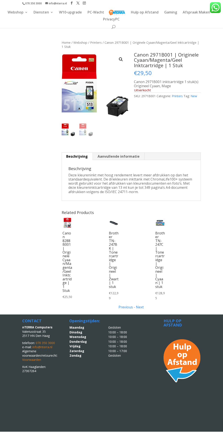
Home (66, 42)
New (194, 96)
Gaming (170, 13)
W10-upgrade (70, 13)
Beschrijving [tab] (77, 156)
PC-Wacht (96, 13)
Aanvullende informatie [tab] (119, 156)
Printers (96, 42)
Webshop (16, 13)
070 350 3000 (33, 3)
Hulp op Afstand (145, 13)
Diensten (41, 13)
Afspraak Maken (196, 13)
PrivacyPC (111, 20)
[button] (121, 59)
